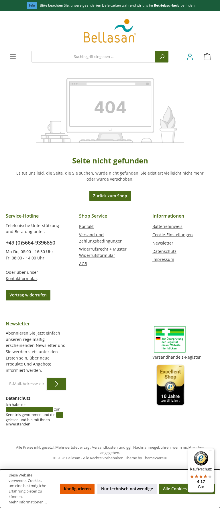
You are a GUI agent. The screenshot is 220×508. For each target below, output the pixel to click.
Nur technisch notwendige (127, 488)
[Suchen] (161, 56)
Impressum (163, 259)
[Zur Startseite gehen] (110, 32)
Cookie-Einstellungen (172, 234)
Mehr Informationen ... (28, 502)
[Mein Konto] (190, 57)
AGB (83, 263)
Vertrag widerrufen (28, 295)
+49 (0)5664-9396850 (30, 242)
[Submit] (56, 384)
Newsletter (162, 243)
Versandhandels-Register (176, 357)
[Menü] (13, 57)
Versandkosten (105, 447)
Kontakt (86, 226)
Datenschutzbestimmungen (29, 409)
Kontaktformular (21, 278)
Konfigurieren (77, 488)
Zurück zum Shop (110, 195)
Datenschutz (164, 251)
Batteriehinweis (167, 226)
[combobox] (94, 56)
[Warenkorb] (207, 57)
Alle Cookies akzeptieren (187, 488)
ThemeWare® (155, 458)
